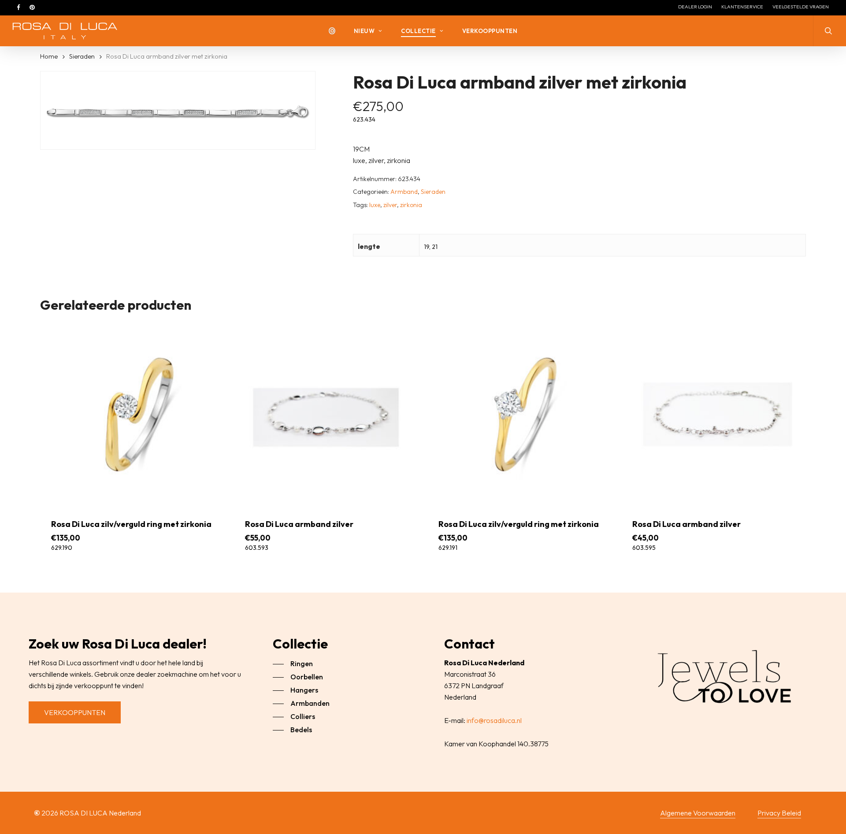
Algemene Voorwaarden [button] (697, 812)
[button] (74, 712)
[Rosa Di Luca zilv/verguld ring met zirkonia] (132, 414)
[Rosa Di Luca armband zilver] (326, 414)
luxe (374, 205)
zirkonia (411, 205)
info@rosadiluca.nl (494, 720)
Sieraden (82, 56)
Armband (404, 192)
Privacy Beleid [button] (779, 812)
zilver (390, 205)
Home (49, 56)
